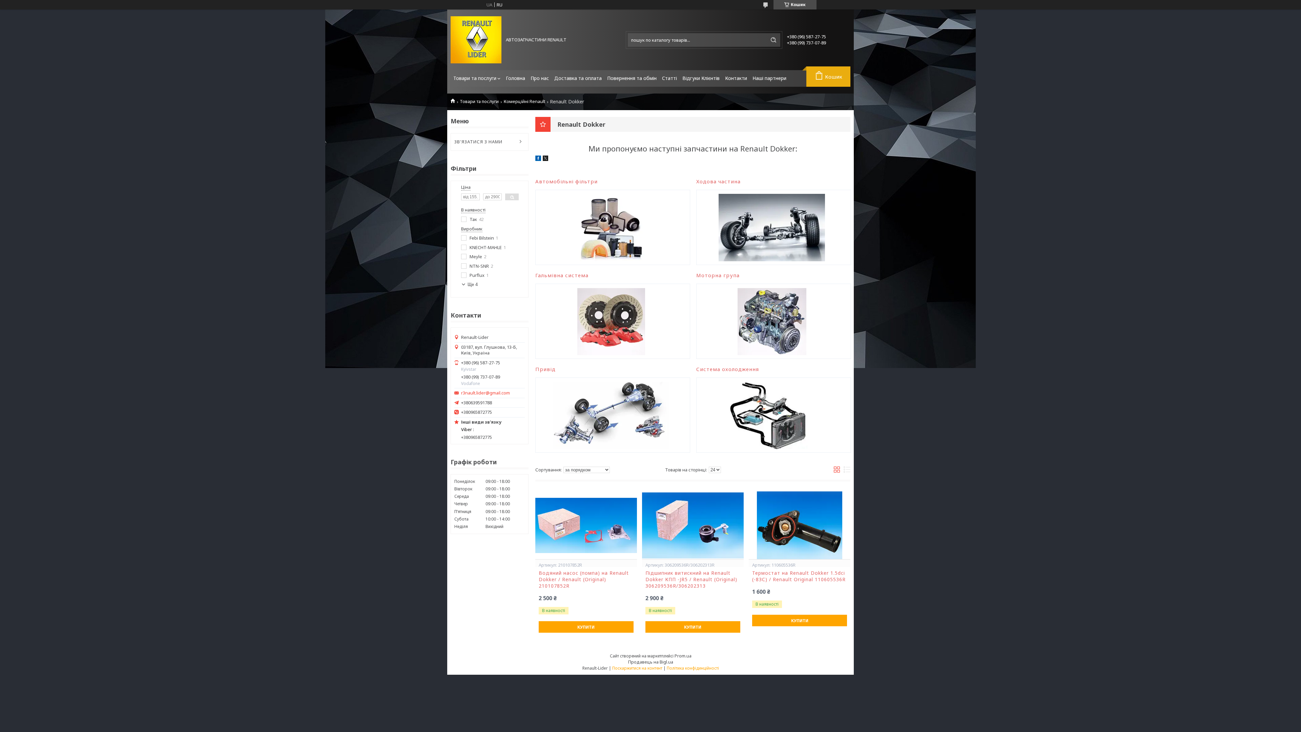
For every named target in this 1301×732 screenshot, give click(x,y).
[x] (545, 159)
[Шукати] (773, 40)
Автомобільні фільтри (566, 181)
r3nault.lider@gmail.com (485, 393)
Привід (545, 369)
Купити (586, 627)
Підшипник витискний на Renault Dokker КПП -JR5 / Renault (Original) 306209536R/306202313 (691, 579)
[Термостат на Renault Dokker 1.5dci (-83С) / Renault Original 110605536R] (799, 525)
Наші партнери (769, 78)
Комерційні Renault (524, 101)
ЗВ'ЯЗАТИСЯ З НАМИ (478, 142)
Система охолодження (727, 369)
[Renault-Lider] (476, 39)
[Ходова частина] (772, 227)
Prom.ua (683, 656)
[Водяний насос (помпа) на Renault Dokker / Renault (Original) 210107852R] (586, 525)
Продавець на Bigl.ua (650, 662)
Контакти (736, 78)
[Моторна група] (772, 321)
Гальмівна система (561, 275)
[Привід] (611, 415)
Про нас (540, 78)
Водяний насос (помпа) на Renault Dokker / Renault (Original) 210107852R (584, 579)
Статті (669, 78)
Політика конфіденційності (693, 668)
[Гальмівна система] (611, 321)
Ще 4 (473, 284)
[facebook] (538, 159)
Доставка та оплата (578, 78)
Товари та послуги (474, 78)
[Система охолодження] (772, 415)
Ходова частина (718, 181)
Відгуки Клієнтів (701, 78)
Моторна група (718, 275)
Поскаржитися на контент (637, 668)
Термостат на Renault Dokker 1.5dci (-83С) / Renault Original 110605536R (799, 576)
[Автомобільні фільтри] (611, 227)
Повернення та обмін (632, 78)
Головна (515, 78)
